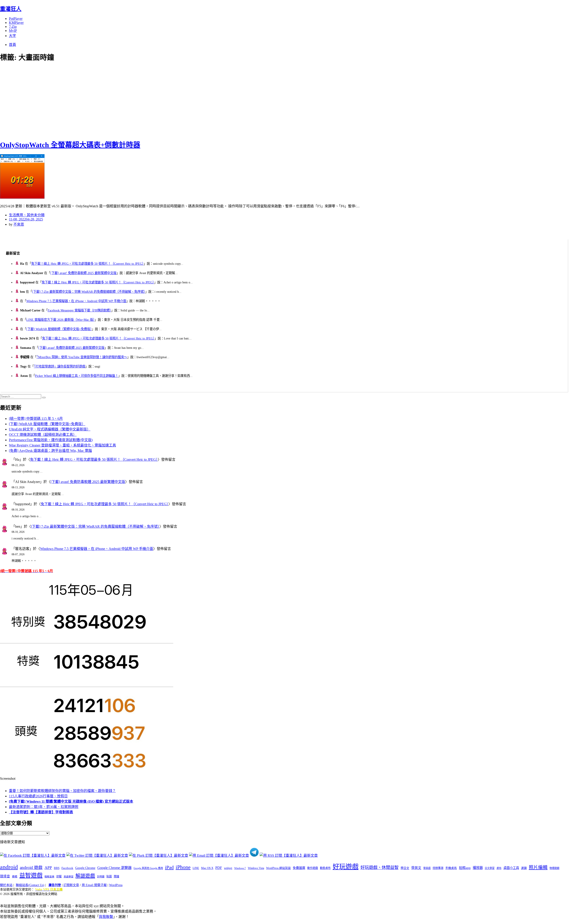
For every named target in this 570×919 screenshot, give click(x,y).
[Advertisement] (80, 100)
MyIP (13, 30)
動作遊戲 (312, 868)
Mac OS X (207, 868)
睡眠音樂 (49, 876)
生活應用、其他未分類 (27, 215)
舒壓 (59, 876)
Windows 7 (240, 868)
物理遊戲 (554, 868)
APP (48, 867)
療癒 (14, 876)
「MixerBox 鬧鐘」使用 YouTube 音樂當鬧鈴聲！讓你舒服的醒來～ (82, 357)
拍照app (465, 868)
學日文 (405, 868)
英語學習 (68, 876)
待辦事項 (438, 868)
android (9, 867)
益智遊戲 (31, 875)
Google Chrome (85, 868)
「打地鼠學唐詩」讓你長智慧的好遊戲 (59, 366)
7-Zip (13, 26)
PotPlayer (15, 18)
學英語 (427, 868)
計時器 (100, 876)
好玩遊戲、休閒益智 (379, 867)
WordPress (115, 885)
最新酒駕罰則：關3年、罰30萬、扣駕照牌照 (43, 807)
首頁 (12, 44)
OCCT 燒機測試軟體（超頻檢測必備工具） (43, 434)
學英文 (416, 868)
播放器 (478, 868)
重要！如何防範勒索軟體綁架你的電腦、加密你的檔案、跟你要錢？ (62, 791)
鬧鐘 (116, 876)
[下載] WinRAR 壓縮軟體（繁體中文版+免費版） (59, 329)
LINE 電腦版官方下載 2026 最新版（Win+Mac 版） (60, 319)
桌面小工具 (511, 868)
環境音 (5, 876)
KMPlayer (16, 22)
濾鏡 (524, 868)
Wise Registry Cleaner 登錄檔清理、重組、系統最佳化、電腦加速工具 (62, 445)
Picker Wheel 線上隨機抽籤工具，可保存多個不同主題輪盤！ (76, 376)
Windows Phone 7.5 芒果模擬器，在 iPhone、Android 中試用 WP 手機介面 (76, 301)
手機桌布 (451, 868)
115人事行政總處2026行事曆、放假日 (38, 796)
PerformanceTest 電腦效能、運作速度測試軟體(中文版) (51, 440)
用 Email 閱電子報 (94, 885)
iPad (169, 867)
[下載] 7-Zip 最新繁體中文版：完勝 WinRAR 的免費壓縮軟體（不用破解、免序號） (88, 291)
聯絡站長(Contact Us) (30, 885)
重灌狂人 (10, 9)
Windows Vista (256, 868)
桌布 (499, 868)
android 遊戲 (31, 867)
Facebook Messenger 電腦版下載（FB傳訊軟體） (79, 310)
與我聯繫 (106, 917)
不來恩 (18, 224)
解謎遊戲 (85, 876)
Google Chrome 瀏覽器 (114, 868)
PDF (218, 868)
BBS (56, 868)
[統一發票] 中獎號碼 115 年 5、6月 (36, 418)
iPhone (183, 867)
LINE (196, 868)
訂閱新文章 (71, 885)
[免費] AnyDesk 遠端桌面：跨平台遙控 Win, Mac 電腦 (50, 450)
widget (228, 868)
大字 (12, 36)
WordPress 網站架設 (278, 868)
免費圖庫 (299, 868)
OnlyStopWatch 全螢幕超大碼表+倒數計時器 (70, 145)
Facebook (67, 868)
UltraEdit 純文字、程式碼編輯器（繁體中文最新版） (49, 429)
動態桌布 (325, 868)
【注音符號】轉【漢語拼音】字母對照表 (41, 812)
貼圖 (109, 876)
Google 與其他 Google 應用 (148, 868)
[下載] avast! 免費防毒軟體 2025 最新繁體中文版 (83, 273)
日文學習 (490, 868)
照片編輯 (538, 867)
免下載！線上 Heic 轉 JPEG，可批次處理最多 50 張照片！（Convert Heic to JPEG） (87, 263)
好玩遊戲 (345, 866)
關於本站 (6, 885)
